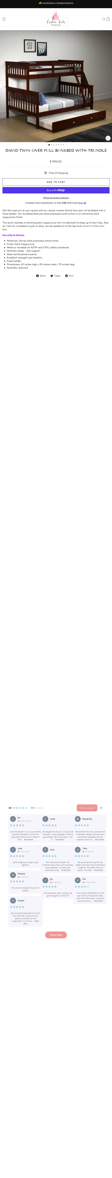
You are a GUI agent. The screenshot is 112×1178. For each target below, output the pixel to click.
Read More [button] (28, 839)
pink (32, 225)
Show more (56, 935)
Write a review (87, 808)
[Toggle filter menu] (101, 807)
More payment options (56, 197)
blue (41, 225)
